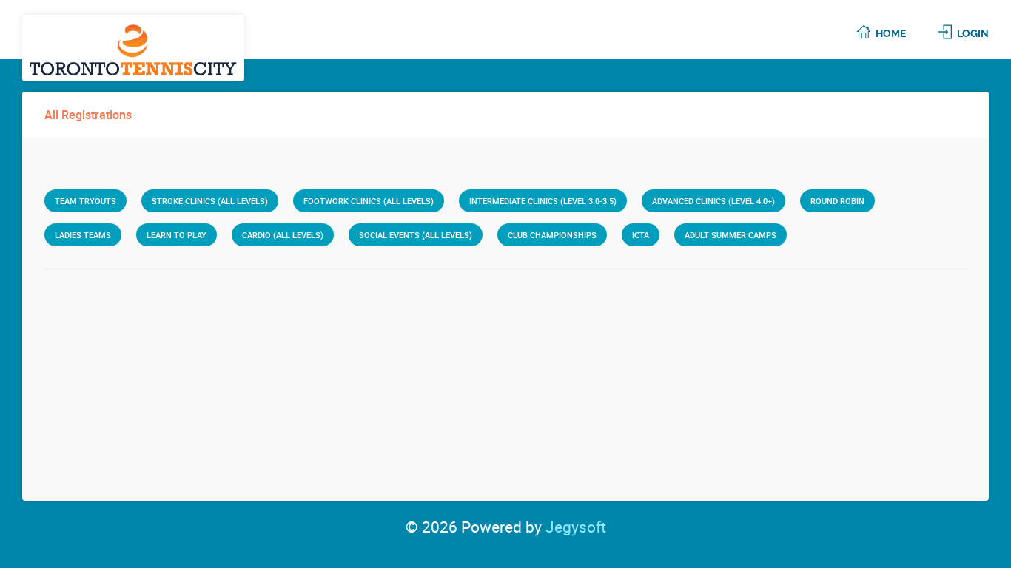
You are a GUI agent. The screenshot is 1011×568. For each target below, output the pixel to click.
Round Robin (837, 200)
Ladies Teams (83, 234)
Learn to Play (176, 234)
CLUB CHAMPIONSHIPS (552, 234)
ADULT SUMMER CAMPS (730, 234)
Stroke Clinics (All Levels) (210, 200)
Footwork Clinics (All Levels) (368, 200)
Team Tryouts (85, 200)
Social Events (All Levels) (415, 234)
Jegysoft (575, 526)
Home (891, 33)
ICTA (640, 234)
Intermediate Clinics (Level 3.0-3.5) (543, 200)
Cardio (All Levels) (282, 234)
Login (973, 33)
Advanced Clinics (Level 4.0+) (713, 200)
